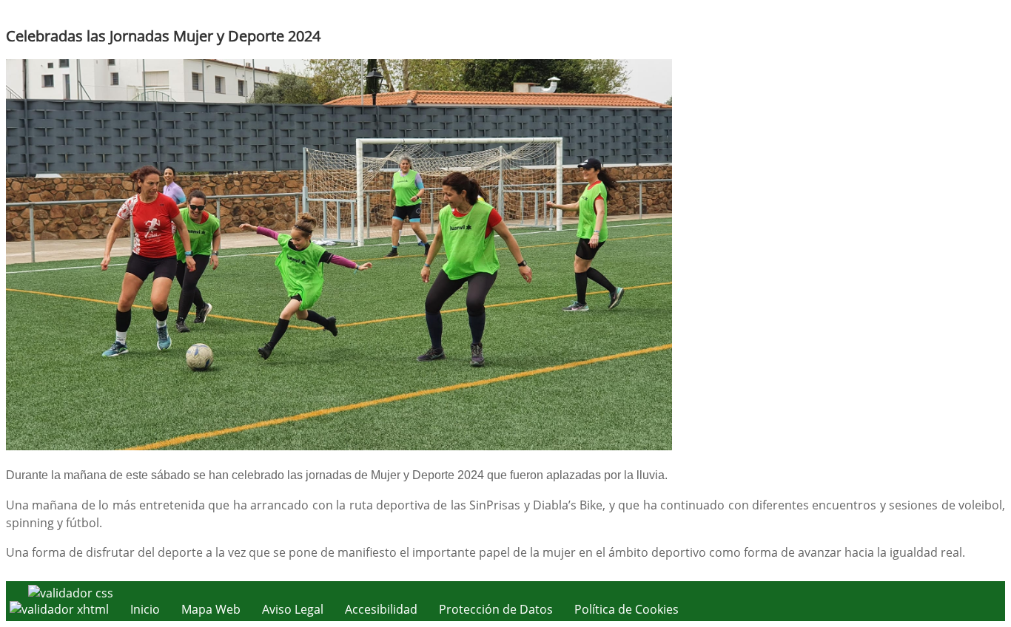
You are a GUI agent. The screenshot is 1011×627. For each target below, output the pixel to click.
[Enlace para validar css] (70, 593)
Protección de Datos (496, 609)
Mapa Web (211, 609)
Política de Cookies (626, 609)
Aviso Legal (292, 609)
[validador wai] (61, 609)
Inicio (145, 609)
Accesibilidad (381, 609)
